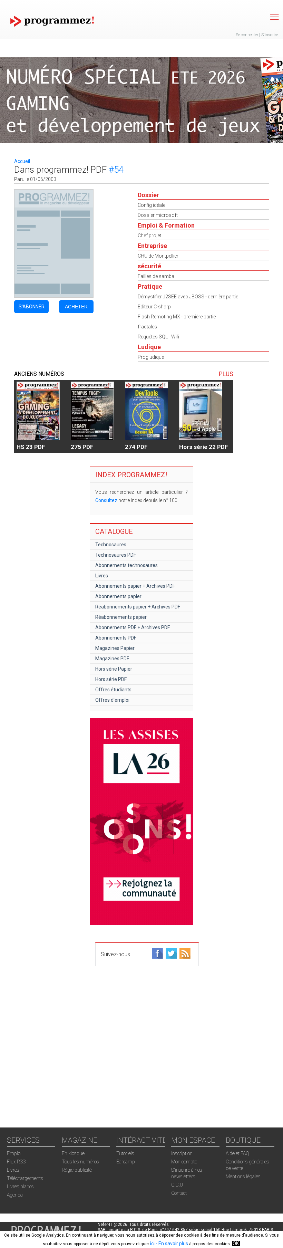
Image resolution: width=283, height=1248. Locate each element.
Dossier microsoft (158, 215)
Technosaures (110, 544)
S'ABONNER (32, 306)
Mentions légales (243, 1176)
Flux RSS (16, 1161)
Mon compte (184, 1161)
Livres (101, 575)
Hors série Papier (113, 669)
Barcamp (125, 1161)
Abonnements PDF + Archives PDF (132, 627)
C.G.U (177, 1185)
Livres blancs (20, 1186)
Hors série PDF (111, 679)
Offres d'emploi (112, 700)
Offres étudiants (113, 689)
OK (236, 1243)
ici (152, 1243)
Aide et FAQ (237, 1153)
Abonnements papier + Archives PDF (135, 586)
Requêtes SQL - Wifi (158, 336)
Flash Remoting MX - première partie (177, 316)
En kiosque (73, 1153)
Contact (179, 1193)
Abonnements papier (118, 596)
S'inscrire (269, 34)
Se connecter (247, 34)
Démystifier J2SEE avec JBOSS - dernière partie (188, 296)
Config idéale (151, 205)
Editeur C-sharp (154, 306)
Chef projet (149, 235)
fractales (147, 326)
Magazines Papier (115, 648)
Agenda (15, 1195)
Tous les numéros (80, 1161)
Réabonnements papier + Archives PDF (137, 606)
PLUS (226, 373)
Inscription (182, 1153)
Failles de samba (156, 276)
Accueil (22, 161)
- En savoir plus (171, 1243)
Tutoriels (125, 1153)
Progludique (151, 357)
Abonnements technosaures (126, 565)
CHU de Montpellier (158, 256)
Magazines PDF (112, 658)
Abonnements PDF (115, 638)
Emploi (14, 1153)
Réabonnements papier (121, 617)
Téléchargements (25, 1178)
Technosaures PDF (115, 555)
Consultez (106, 500)
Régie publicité (77, 1170)
